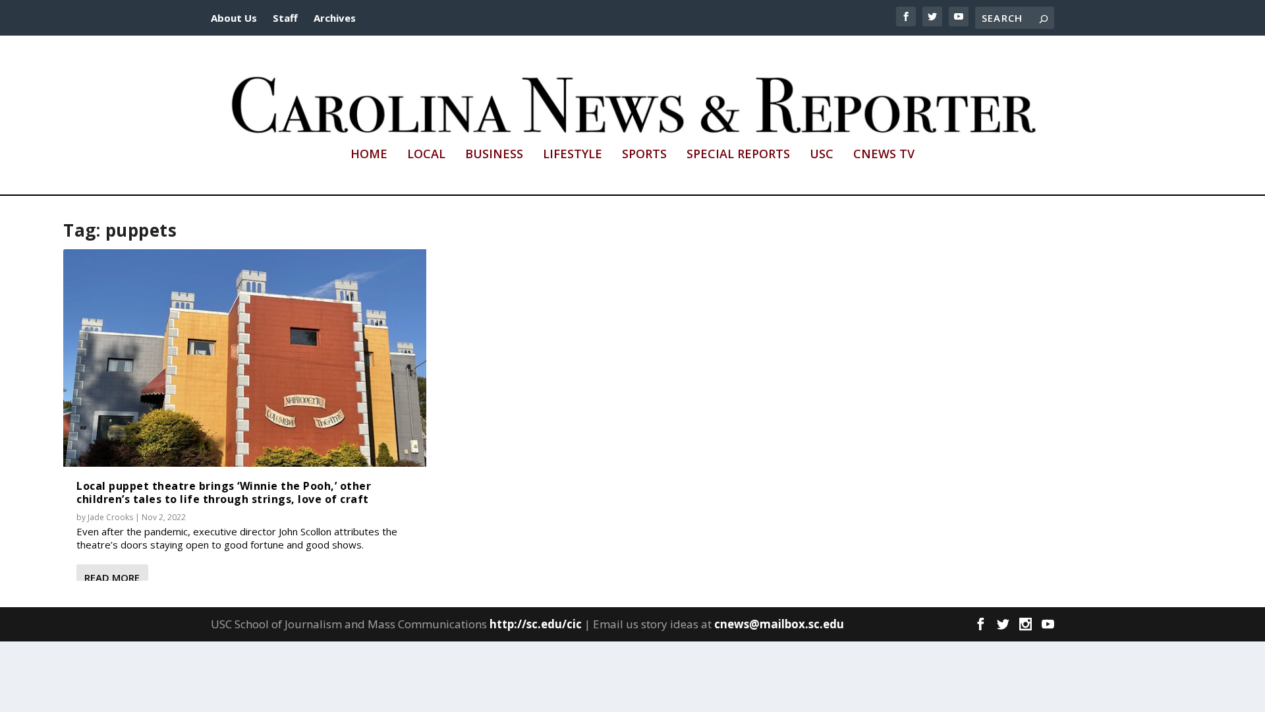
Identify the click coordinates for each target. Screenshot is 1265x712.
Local (426, 155)
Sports (644, 155)
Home (369, 155)
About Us (234, 17)
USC (821, 155)
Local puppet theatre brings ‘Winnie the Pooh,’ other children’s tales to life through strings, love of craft (223, 492)
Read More (112, 577)
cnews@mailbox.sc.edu (779, 624)
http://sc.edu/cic (536, 624)
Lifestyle (572, 155)
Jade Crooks (110, 517)
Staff (285, 17)
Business (494, 155)
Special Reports (738, 155)
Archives (335, 17)
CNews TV (883, 155)
